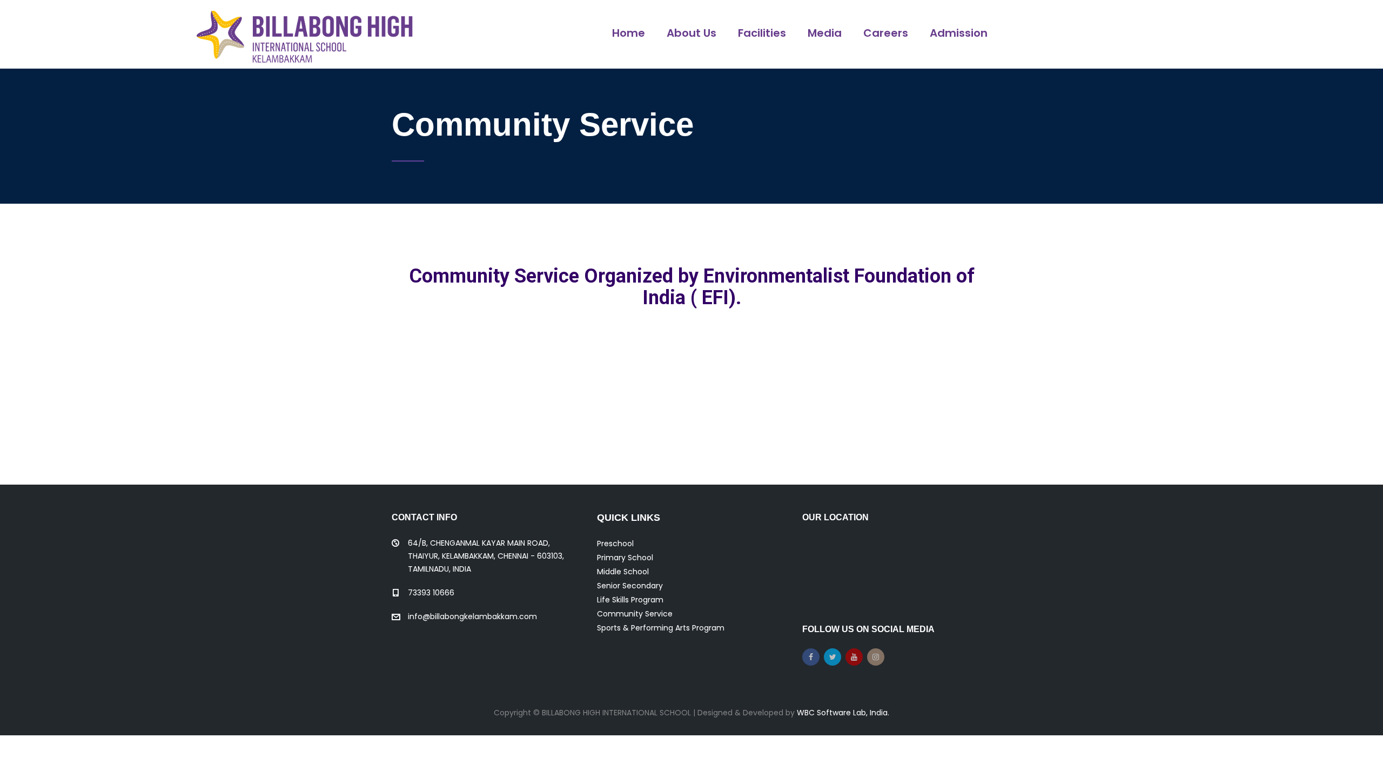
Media (825, 33)
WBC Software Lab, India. (843, 712)
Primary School (625, 557)
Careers (885, 33)
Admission (959, 33)
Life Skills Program (630, 599)
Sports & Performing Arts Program (660, 627)
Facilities (762, 33)
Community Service (635, 613)
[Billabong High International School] (305, 34)
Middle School (623, 571)
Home (628, 33)
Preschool (615, 543)
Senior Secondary (630, 585)
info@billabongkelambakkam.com (472, 616)
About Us (691, 33)
